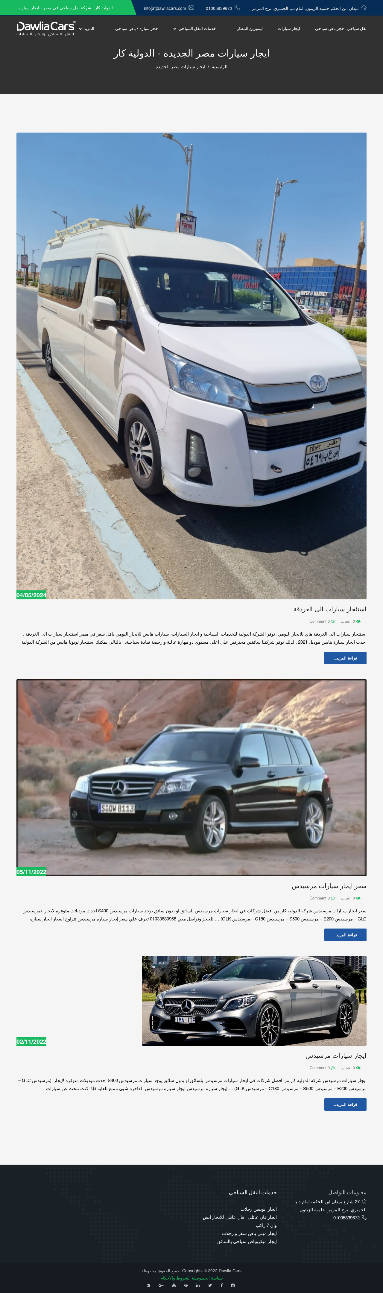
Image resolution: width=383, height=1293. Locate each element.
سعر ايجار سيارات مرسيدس (329, 885)
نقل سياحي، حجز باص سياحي (341, 28)
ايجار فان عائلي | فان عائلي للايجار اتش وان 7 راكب (240, 1221)
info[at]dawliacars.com (165, 8)
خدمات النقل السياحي (197, 28)
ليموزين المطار (250, 28)
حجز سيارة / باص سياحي (136, 28)
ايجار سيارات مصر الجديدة (180, 66)
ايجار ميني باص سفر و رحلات (249, 1233)
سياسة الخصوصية (207, 1278)
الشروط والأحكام (175, 1278)
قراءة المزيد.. (345, 658)
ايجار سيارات (289, 28)
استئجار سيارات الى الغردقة (330, 609)
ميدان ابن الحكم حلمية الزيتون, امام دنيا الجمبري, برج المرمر (305, 8)
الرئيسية (219, 66)
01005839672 (219, 8)
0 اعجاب (348, 621)
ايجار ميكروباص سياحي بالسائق (247, 1241)
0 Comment (320, 621)
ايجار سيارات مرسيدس (336, 1055)
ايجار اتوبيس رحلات (259, 1209)
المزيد (89, 28)
